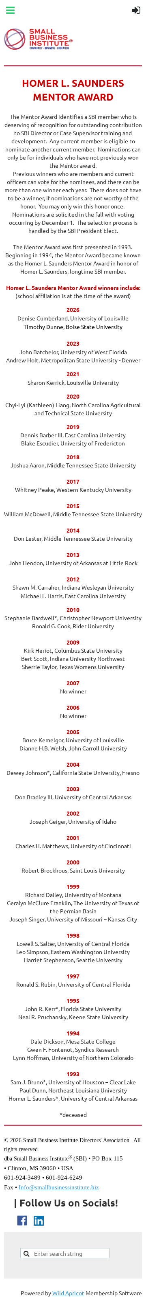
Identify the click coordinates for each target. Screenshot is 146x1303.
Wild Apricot (68, 1292)
